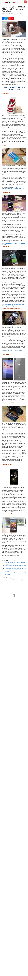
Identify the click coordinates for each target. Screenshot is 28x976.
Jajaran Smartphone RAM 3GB (10, 579)
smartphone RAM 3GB (8, 582)
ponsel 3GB (19, 579)
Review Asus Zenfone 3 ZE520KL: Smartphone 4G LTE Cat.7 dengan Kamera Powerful (12, 350)
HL (10, 577)
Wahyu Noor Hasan (19, 13)
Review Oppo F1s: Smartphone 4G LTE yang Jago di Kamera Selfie (13, 189)
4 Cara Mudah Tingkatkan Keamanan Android (15, 568)
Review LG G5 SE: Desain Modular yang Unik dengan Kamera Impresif (13, 305)
